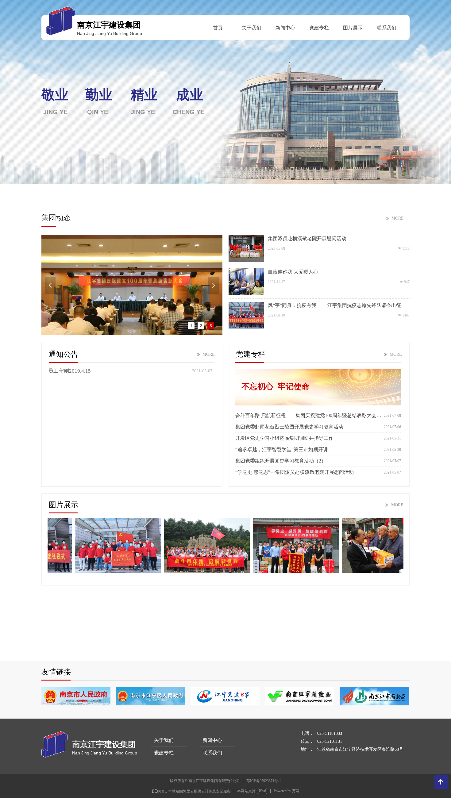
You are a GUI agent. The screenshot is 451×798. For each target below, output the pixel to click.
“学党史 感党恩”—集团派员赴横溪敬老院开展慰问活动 (294, 472)
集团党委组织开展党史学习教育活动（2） (280, 460)
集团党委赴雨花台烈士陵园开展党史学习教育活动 (289, 426)
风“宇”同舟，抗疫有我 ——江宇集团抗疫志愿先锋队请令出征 (334, 305)
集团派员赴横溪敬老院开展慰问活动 (307, 238)
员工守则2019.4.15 (69, 371)
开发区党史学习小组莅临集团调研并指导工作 (284, 438)
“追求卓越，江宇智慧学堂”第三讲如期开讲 (281, 449)
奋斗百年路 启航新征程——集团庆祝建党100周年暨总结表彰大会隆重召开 (308, 415)
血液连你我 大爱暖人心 (293, 271)
